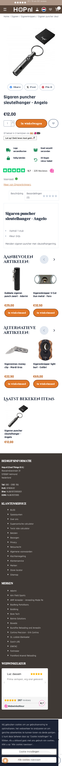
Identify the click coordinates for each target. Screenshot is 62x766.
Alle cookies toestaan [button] (29, 760)
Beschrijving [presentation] (17, 193)
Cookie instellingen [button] (29, 751)
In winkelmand (17, 312)
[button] (5, 9)
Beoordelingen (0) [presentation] (34, 195)
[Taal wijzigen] (43, 9)
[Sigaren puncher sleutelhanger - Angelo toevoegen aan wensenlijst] (53, 123)
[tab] (17, 196)
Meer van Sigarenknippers (17, 184)
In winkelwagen (31, 123)
